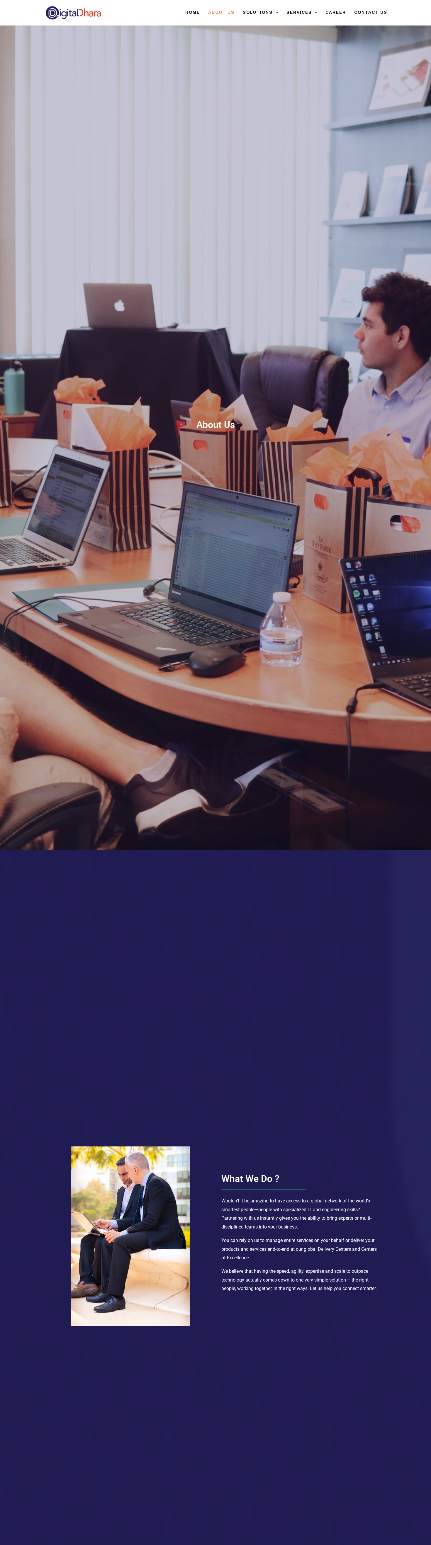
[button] (275, 12)
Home (192, 12)
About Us (221, 12)
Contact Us (370, 12)
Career (335, 12)
